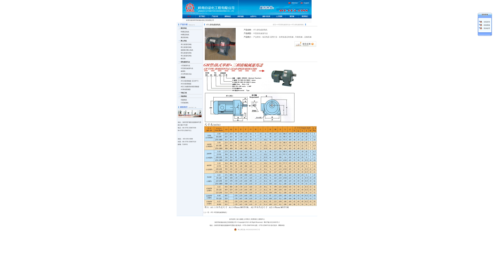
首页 (274, 24)
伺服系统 (184, 96)
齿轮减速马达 (185, 62)
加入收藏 (240, 219)
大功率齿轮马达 (186, 74)
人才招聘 (279, 16)
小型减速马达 (185, 65)
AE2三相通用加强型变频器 (190, 87)
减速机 (183, 71)
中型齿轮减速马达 (187, 68)
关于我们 (202, 16)
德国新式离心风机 (187, 50)
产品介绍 (215, 16)
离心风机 (184, 41)
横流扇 (183, 58)
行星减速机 (184, 103)
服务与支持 (266, 16)
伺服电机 (184, 100)
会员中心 (253, 16)
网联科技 (281, 225)
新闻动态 (228, 16)
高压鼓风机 (184, 37)
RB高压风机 (185, 32)
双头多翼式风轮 (186, 53)
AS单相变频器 (186, 89)
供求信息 (240, 16)
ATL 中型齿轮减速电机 (218, 212)
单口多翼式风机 (186, 44)
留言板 (292, 16)
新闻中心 (262, 219)
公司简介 (247, 219)
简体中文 (295, 3)
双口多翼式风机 (186, 47)
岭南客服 (487, 25)
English (306, 3)
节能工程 (184, 93)
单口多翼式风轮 (186, 56)
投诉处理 (487, 28)
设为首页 (232, 219)
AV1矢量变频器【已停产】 (190, 81)
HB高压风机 (185, 35)
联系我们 (305, 16)
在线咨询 (487, 22)
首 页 (189, 16)
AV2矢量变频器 (186, 84)
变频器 (183, 77)
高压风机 (184, 28)
